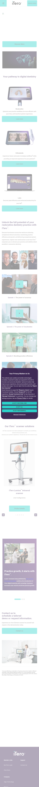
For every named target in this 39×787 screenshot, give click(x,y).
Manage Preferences (19, 414)
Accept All (19, 407)
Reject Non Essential (19, 410)
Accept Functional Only (19, 403)
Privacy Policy (21, 398)
